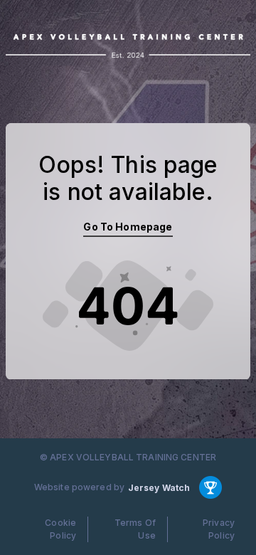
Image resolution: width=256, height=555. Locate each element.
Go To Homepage (127, 227)
